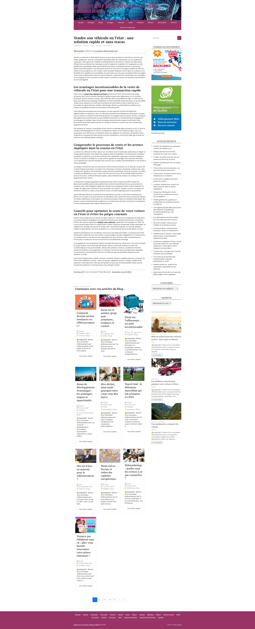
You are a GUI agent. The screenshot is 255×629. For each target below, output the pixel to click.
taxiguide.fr (80, 51)
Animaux (78, 615)
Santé (130, 22)
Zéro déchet (107, 409)
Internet (121, 22)
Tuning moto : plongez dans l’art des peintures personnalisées (167, 252)
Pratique (91, 22)
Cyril (104, 331)
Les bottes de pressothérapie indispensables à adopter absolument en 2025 (164, 259)
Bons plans (162, 22)
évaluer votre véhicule (106, 222)
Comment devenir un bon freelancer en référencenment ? (86, 319)
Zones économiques (86, 413)
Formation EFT (79, 272)
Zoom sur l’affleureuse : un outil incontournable (134, 321)
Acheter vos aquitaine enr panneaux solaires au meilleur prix (166, 147)
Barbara (106, 484)
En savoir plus (157, 355)
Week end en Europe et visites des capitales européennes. (109, 472)
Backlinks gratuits (158, 133)
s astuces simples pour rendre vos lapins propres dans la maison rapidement (166, 186)
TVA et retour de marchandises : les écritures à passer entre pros (166, 169)
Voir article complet (85, 356)
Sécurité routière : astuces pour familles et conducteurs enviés (165, 224)
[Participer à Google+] (91, 283)
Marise (81, 406)
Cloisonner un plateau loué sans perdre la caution (165, 180)
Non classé (95, 617)
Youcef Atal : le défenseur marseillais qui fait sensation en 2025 (133, 390)
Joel (80, 484)
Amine (81, 561)
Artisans (174, 22)
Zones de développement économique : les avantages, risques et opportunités (86, 392)
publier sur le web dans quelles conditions (116, 8)
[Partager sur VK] (81, 283)
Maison (150, 22)
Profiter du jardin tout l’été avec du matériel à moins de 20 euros (166, 158)
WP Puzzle (178, 625)
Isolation (142, 615)
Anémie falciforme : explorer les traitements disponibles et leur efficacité (165, 266)
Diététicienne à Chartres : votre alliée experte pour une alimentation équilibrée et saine (167, 236)
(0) (89, 335)
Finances (140, 22)
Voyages (110, 22)
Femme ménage (168, 615)
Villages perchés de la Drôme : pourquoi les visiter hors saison (165, 153)
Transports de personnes (147, 617)
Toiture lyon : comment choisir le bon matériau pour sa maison (167, 174)
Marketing (130, 488)
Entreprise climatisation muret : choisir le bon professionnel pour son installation (165, 194)
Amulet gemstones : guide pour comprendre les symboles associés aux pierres (166, 202)
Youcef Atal (131, 409)
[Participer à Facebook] (76, 283)
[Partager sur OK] (86, 283)
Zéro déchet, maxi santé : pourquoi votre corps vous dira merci (109, 390)
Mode (100, 22)
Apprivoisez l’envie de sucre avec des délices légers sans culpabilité (167, 273)
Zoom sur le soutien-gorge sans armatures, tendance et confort (109, 318)
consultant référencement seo (106, 51)
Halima (81, 331)
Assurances (94, 615)
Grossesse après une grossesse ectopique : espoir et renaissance (165, 229)
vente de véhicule (107, 45)
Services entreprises (127, 27)
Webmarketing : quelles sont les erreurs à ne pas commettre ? (133, 471)
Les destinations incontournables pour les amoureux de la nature (165, 218)
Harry (129, 483)
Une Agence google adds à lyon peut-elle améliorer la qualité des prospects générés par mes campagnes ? (167, 210)
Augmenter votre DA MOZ (121, 272)
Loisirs (154, 422)
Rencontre (112, 617)
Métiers (158, 615)
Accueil (80, 22)
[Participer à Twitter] (96, 283)
